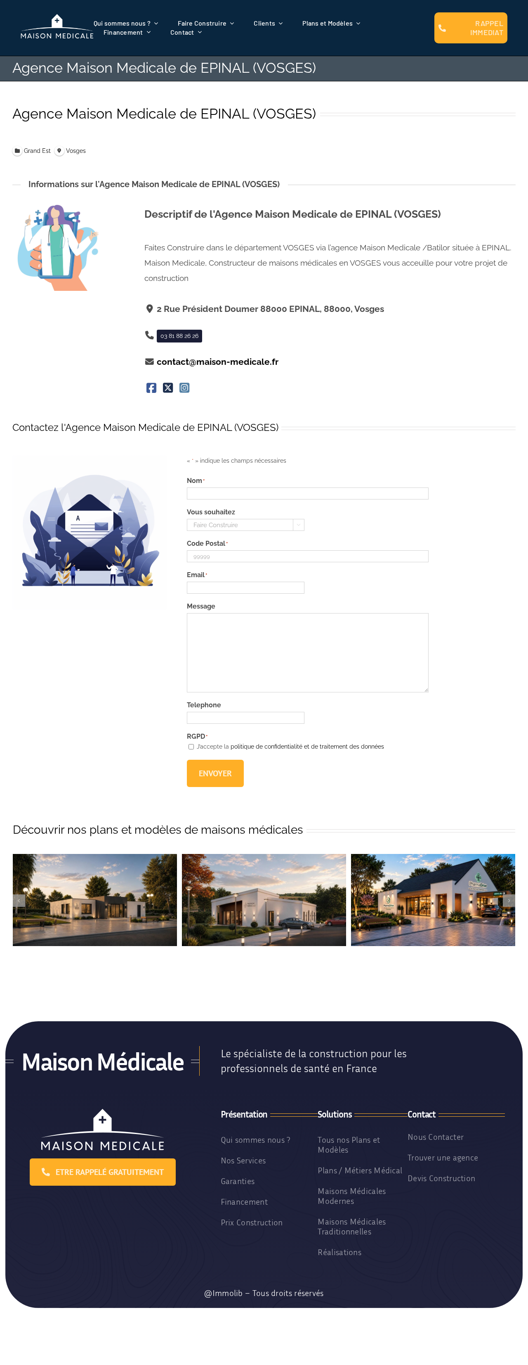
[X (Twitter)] (168, 388)
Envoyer (215, 773)
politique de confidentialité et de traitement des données (307, 746)
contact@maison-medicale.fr (217, 362)
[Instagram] (184, 388)
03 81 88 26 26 (179, 336)
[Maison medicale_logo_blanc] (57, 17)
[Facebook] (151, 388)
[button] (19, 900)
